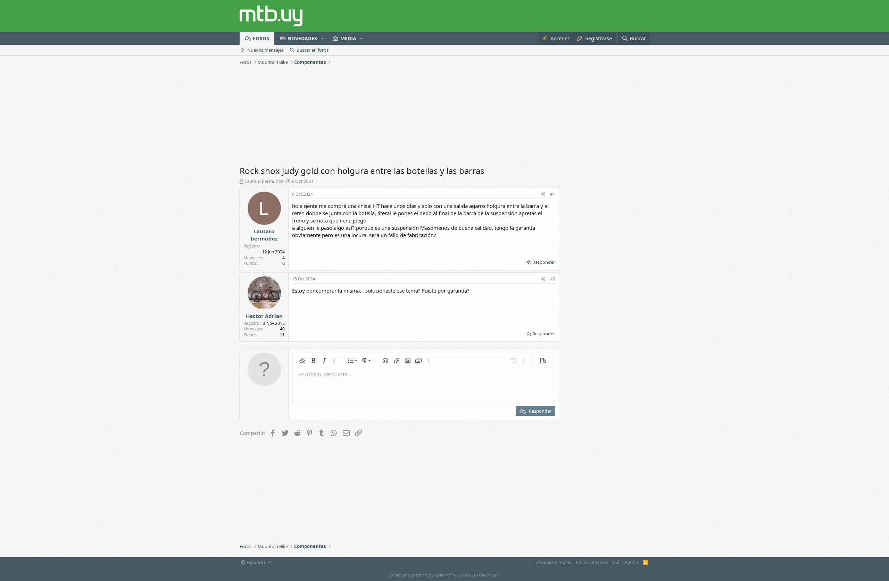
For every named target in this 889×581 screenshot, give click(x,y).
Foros (261, 38)
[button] (322, 38)
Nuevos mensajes (265, 50)
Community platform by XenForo (445, 575)
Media (348, 38)
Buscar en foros (313, 50)
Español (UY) (259, 562)
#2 (552, 279)
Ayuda (631, 562)
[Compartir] (543, 195)
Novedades (302, 38)
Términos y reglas (553, 562)
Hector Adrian (264, 315)
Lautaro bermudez (263, 181)
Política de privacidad (598, 562)
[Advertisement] (444, 116)
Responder (543, 262)
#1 (552, 194)
